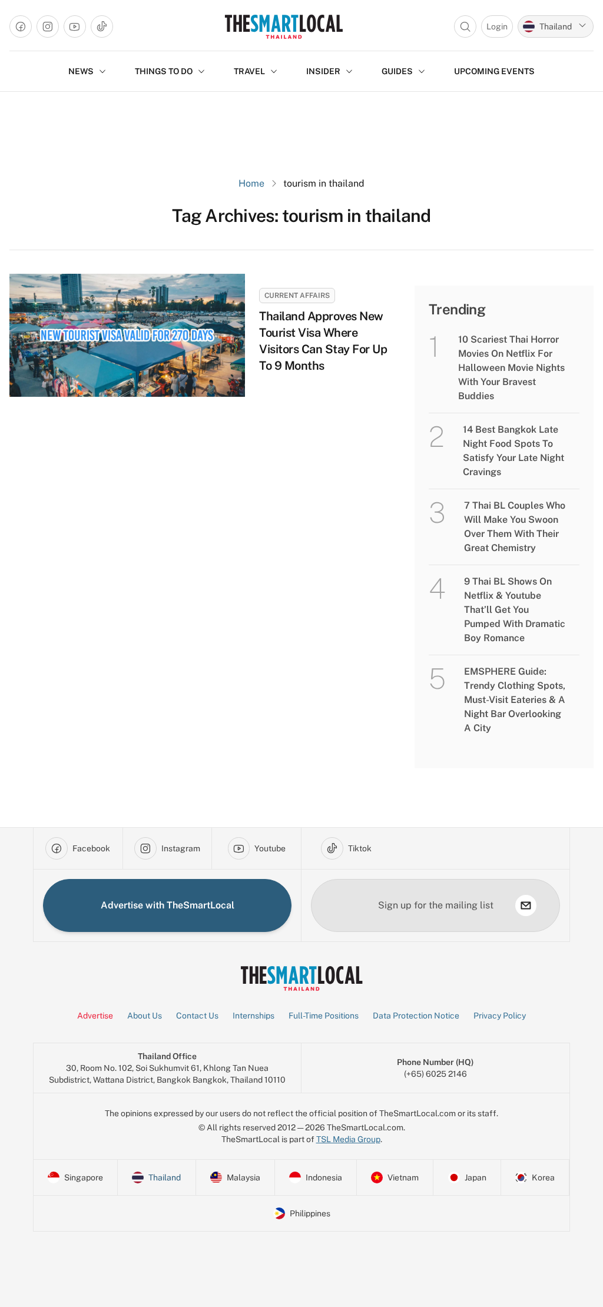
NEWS (81, 71)
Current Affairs (297, 295)
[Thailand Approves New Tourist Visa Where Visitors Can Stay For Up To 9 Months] (127, 335)
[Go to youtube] (75, 26)
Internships (253, 1015)
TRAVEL (249, 71)
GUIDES (397, 71)
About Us (144, 1015)
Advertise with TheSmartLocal (167, 905)
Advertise (95, 1015)
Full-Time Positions (324, 1015)
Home (251, 183)
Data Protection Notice (416, 1015)
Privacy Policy (499, 1015)
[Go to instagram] (48, 26)
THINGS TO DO (164, 71)
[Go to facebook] (20, 26)
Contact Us (197, 1015)
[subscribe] (525, 905)
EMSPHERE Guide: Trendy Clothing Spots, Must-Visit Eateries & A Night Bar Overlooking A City (514, 700)
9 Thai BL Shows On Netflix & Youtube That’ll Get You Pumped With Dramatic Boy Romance (514, 609)
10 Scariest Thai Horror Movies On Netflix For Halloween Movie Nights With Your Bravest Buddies (511, 368)
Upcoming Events (494, 71)
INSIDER (323, 71)
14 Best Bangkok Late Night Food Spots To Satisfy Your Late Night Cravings (513, 450)
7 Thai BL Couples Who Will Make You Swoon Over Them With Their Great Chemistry (514, 526)
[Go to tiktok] (102, 26)
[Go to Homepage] (283, 26)
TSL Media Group (348, 1139)
